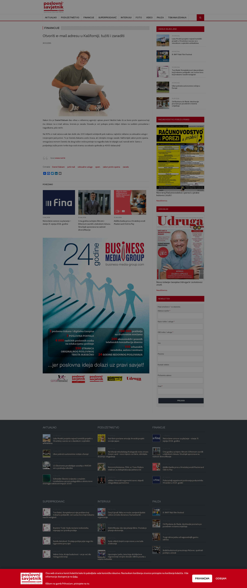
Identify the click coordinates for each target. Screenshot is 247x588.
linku (75, 576)
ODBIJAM (221, 578)
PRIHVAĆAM (202, 578)
